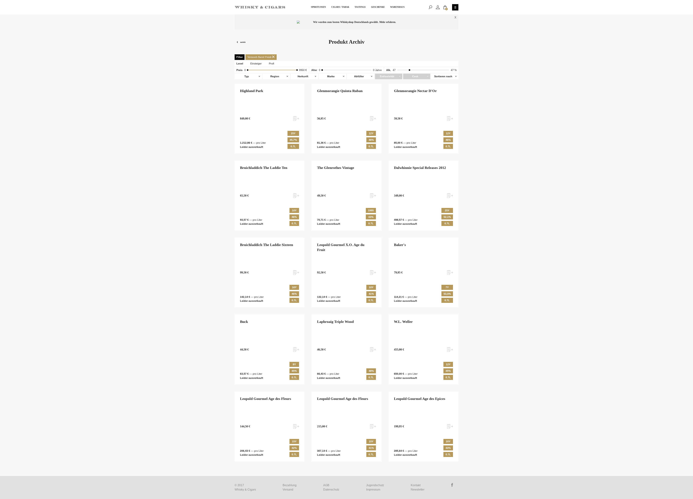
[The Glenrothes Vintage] (346, 195)
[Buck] (269, 349)
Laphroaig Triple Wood (335, 322)
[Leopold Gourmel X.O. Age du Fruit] (346, 272)
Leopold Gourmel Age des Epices (419, 399)
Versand (288, 489)
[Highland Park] (269, 118)
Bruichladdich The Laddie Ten (263, 168)
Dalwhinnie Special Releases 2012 (420, 168)
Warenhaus (397, 7)
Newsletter (417, 489)
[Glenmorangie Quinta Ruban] (346, 118)
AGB (326, 485)
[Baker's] (423, 272)
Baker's (400, 245)
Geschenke (378, 7)
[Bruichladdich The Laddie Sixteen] (269, 272)
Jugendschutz (375, 485)
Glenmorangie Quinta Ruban (340, 91)
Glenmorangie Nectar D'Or (415, 91)
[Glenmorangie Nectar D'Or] (423, 118)
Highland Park (251, 91)
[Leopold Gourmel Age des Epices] (423, 426)
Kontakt (415, 485)
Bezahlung (290, 485)
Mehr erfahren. (387, 22)
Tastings (360, 7)
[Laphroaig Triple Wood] (346, 349)
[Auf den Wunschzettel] (296, 118)
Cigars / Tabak (340, 7)
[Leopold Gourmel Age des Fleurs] (269, 426)
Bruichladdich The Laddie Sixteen (266, 245)
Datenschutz (331, 489)
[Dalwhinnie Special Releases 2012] (423, 195)
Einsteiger (256, 63)
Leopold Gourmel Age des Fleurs (265, 399)
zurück (243, 42)
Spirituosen (318, 7)
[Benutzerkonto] (438, 7)
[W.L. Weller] (423, 349)
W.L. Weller (403, 322)
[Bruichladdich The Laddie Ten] (269, 195)
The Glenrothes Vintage (335, 168)
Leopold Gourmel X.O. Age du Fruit (340, 247)
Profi (271, 63)
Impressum (373, 489)
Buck (244, 322)
